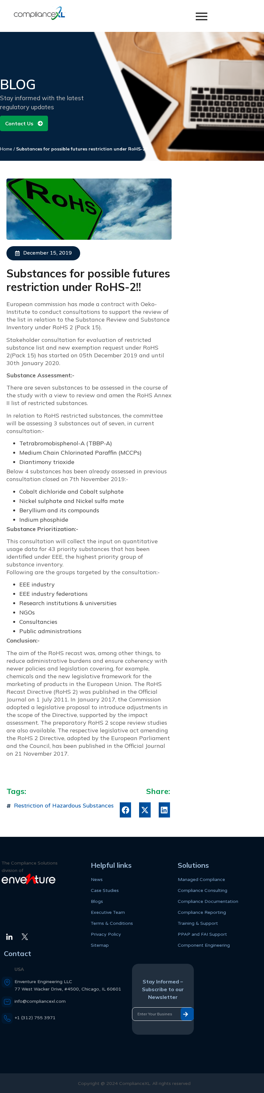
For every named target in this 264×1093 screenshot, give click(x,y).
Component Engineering (204, 945)
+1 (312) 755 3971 (35, 1017)
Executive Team (108, 912)
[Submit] (187, 1014)
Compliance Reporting (202, 912)
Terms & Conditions (112, 923)
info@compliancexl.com (40, 1001)
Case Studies (105, 890)
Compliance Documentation (208, 901)
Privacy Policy (106, 934)
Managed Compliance (201, 879)
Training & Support (198, 923)
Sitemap (100, 945)
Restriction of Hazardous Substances (64, 805)
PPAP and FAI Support (202, 934)
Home (6, 149)
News (97, 879)
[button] (125, 809)
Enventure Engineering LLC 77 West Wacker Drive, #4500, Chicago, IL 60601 (67, 985)
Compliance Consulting (202, 890)
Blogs (97, 901)
